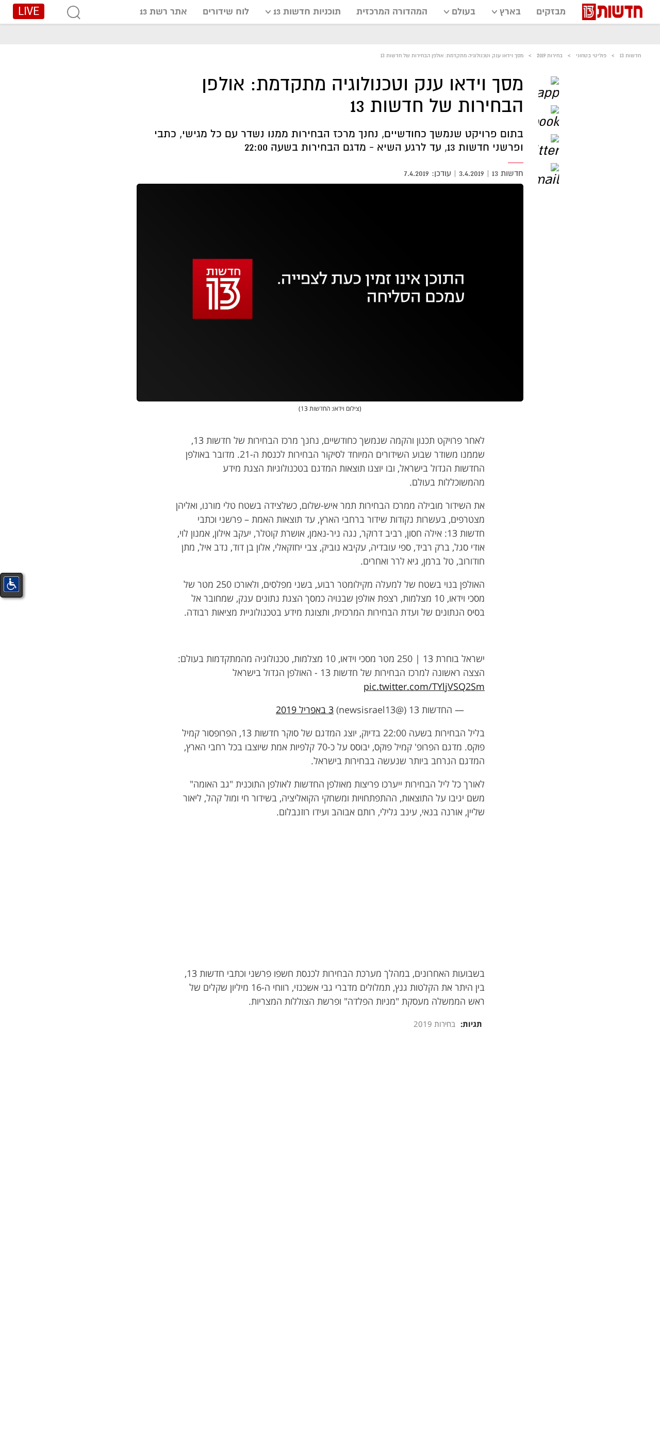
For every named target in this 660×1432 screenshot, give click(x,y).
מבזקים (551, 12)
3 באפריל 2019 (305, 709)
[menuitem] (551, 11)
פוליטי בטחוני (591, 55)
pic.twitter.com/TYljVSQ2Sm (424, 686)
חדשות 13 (630, 55)
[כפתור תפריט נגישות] (11, 584)
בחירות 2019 (550, 55)
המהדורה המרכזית (391, 12)
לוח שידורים (226, 12)
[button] (548, 86)
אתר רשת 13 (163, 12)
